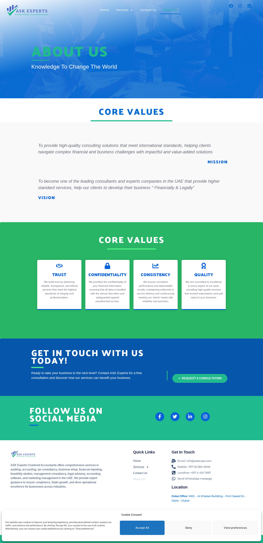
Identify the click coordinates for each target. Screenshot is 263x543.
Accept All (142, 527)
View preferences (235, 527)
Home (104, 10)
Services (122, 10)
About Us (170, 10)
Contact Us (148, 10)
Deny (188, 527)
